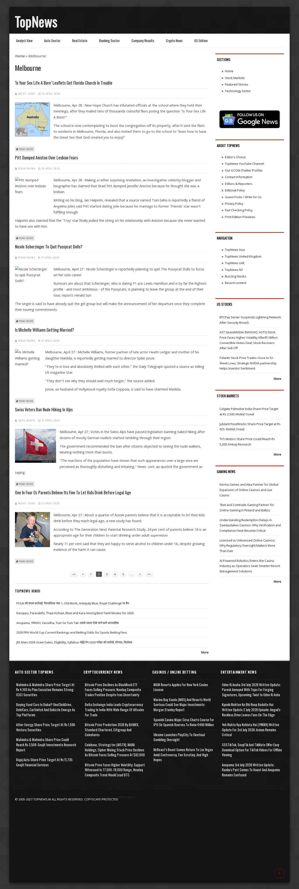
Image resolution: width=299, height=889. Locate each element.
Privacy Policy (234, 203)
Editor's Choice (235, 157)
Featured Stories (236, 84)
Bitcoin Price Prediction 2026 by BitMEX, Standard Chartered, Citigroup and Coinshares (112, 729)
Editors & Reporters (239, 184)
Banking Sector (109, 40)
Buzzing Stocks (235, 276)
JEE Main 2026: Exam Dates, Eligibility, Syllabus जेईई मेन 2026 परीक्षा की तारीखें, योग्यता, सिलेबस (74, 642)
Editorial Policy (235, 190)
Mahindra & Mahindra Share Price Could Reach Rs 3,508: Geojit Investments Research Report (46, 744)
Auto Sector (52, 40)
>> (149, 574)
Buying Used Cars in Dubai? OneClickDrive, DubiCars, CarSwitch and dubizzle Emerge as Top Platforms (45, 709)
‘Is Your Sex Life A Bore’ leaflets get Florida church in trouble (63, 83)
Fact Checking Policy (239, 210)
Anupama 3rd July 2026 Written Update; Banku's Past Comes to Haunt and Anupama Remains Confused (251, 769)
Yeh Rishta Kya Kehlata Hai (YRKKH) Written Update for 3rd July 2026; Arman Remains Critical (250, 729)
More (205, 652)
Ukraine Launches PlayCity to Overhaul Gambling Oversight (179, 737)
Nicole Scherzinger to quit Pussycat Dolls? (48, 247)
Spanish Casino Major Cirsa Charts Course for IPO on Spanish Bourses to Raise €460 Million (183, 722)
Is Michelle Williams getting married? (44, 330)
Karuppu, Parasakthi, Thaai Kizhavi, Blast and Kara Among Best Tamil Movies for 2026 (75, 613)
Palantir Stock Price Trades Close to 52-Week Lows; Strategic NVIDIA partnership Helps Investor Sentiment (248, 363)
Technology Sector (238, 91)
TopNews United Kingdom (243, 256)
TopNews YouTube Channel (244, 163)
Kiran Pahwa (27, 168)
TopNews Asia (235, 249)
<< (73, 574)
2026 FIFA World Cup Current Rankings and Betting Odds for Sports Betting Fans (71, 632)
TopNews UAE (235, 263)
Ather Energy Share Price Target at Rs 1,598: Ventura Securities (45, 727)
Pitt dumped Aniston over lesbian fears (46, 157)
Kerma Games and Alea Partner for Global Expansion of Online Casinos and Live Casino (249, 489)
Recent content (235, 283)
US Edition (201, 40)
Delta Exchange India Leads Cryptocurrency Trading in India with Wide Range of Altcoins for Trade (114, 709)
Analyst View (24, 40)
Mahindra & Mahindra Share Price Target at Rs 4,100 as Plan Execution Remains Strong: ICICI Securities (45, 689)
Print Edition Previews (240, 217)
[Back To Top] (279, 873)
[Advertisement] (149, 834)
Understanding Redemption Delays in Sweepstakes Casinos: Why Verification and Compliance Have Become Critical (250, 525)
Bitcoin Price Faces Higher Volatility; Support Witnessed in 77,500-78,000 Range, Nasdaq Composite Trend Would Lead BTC (115, 769)
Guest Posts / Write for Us (243, 197)
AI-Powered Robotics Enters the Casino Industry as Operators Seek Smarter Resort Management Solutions (250, 566)
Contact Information (239, 177)
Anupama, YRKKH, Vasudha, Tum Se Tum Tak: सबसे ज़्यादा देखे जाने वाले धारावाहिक (67, 623)
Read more (26, 149)
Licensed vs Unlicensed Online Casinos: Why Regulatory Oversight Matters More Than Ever (247, 545)
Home (20, 56)
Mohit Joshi (27, 93)
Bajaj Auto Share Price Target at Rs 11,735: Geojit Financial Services (44, 762)
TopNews (36, 21)
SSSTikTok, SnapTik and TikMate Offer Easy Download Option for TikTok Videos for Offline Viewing (252, 749)
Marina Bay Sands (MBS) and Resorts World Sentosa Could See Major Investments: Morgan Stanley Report (182, 704)
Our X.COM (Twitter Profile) (243, 170)
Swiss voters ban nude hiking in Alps (44, 409)
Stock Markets (235, 78)
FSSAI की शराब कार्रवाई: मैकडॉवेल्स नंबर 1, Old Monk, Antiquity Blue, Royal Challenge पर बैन (72, 603)
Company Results (143, 40)
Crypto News (174, 40)
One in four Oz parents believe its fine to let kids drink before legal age (73, 492)
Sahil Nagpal (27, 420)
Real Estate (79, 40)
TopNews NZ (234, 270)
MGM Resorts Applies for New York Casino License (180, 687)
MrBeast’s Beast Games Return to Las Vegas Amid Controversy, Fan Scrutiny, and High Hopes (183, 754)
